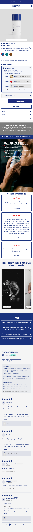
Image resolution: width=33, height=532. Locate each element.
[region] (16, 289)
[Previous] (7, 39)
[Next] (25, 39)
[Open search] (3, 360)
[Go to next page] (26, 524)
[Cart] (30, 6)
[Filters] (7, 360)
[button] (4, 43)
